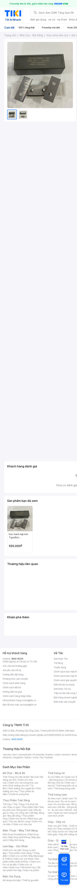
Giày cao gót (54, 825)
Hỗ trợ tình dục (28, 867)
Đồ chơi (34, 777)
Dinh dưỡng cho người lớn (21, 788)
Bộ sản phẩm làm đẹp (21, 869)
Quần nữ (69, 777)
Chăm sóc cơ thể (18, 856)
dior (15, 754)
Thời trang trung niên (64, 788)
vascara (7, 754)
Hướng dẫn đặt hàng (13, 674)
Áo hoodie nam (62, 804)
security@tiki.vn (28, 704)
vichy (35, 757)
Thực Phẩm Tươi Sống (16, 800)
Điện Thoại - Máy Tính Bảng (20, 830)
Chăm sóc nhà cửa (22, 824)
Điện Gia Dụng (11, 876)
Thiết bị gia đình (30, 880)
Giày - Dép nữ (56, 821)
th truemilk (38, 754)
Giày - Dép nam (57, 840)
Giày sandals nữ (65, 828)
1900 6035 (17, 739)
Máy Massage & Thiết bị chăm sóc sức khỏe (23, 857)
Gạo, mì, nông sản (19, 812)
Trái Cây (7, 804)
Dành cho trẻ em (18, 818)
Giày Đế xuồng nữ (68, 834)
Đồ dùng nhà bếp (11, 880)
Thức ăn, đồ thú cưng (19, 821)
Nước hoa (14, 867)
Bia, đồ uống (14, 815)
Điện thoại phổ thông (19, 837)
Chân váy (69, 782)
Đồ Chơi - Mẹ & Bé (14, 773)
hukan (28, 757)
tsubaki (49, 757)
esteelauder (25, 754)
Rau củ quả (14, 807)
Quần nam (67, 798)
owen (58, 754)
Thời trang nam (57, 794)
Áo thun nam (54, 798)
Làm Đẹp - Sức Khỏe (15, 846)
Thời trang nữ (56, 773)
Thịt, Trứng (18, 804)
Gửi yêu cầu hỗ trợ (12, 670)
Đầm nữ (59, 777)
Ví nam (51, 876)
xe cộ (51, 19)
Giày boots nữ (59, 831)
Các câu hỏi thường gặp (15, 666)
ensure (66, 754)
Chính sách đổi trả (12, 687)
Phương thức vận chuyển (15, 678)
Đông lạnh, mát (24, 810)
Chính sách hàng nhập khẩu (17, 696)
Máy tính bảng (16, 840)
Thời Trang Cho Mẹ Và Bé (16, 777)
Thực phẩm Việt (29, 807)
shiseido (7, 757)
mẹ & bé (62, 19)
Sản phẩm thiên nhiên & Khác (21, 860)
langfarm (18, 757)
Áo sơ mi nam (68, 801)
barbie (49, 754)
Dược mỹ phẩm (31, 870)
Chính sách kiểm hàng (14, 683)
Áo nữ (51, 777)
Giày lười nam (55, 844)
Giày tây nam (70, 844)
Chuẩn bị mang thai (19, 794)
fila (41, 757)
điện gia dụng (38, 19)
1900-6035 (17, 658)
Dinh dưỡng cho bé (18, 785)
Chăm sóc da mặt (12, 850)
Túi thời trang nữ (58, 859)
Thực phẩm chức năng (20, 853)
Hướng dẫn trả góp (12, 691)
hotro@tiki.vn (29, 700)
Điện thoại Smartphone (15, 834)
